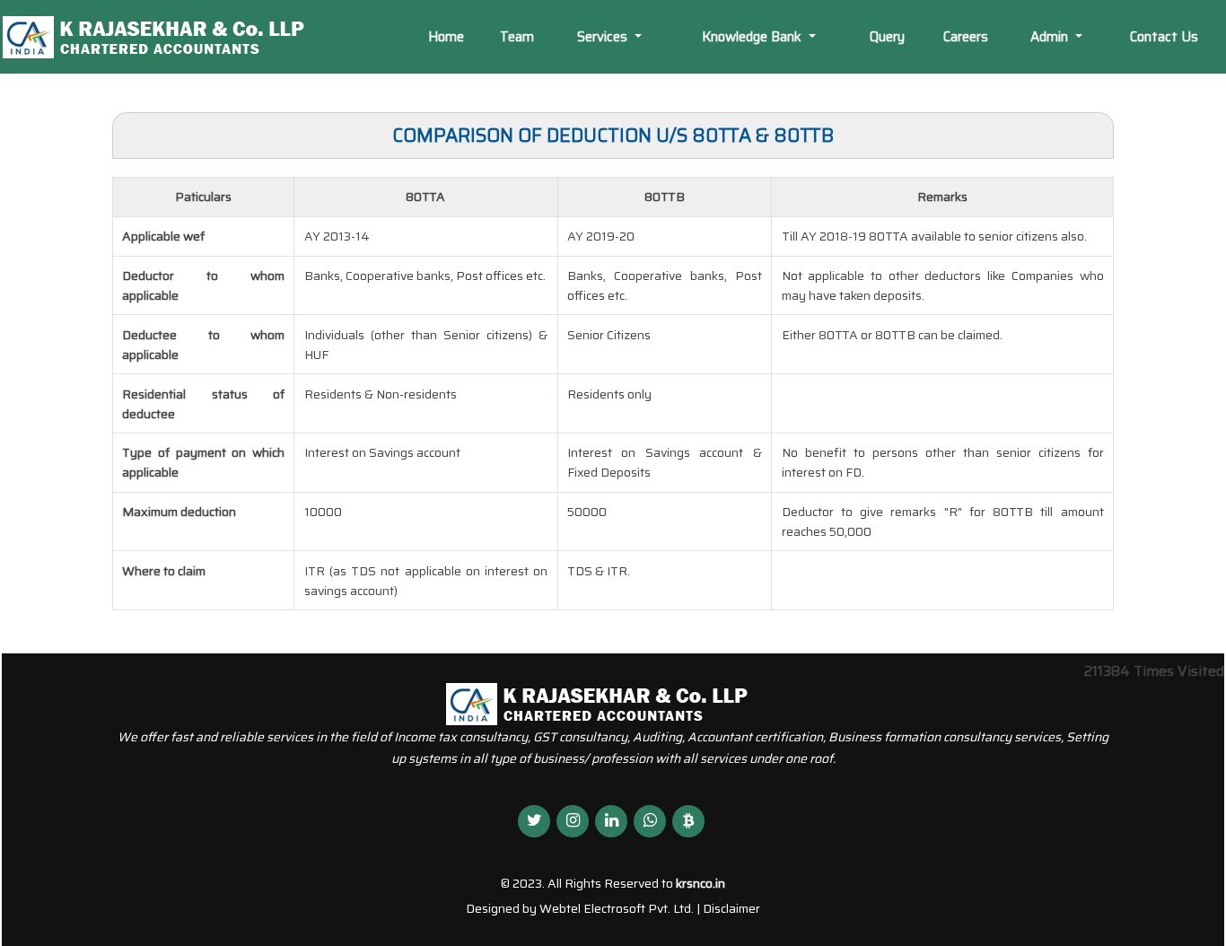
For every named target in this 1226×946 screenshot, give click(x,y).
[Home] (169, 35)
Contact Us (1164, 37)
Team (517, 37)
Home (446, 37)
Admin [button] (1051, 37)
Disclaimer (731, 908)
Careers (965, 37)
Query (887, 37)
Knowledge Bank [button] (753, 37)
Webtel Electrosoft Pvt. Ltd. (616, 908)
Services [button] (604, 37)
